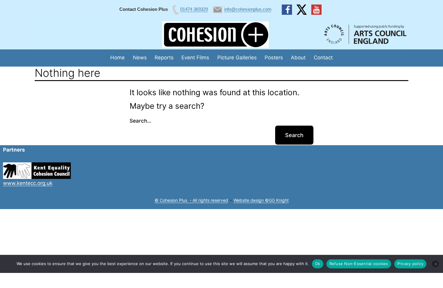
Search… (140, 121)
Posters (274, 58)
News (140, 58)
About (298, 58)
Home (117, 58)
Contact (323, 58)
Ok (317, 263)
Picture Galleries (237, 58)
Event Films (195, 58)
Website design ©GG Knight (261, 200)
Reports (164, 58)
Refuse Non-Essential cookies (358, 263)
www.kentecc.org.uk (27, 183)
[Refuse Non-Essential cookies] (435, 264)
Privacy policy (410, 263)
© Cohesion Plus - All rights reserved (191, 200)
